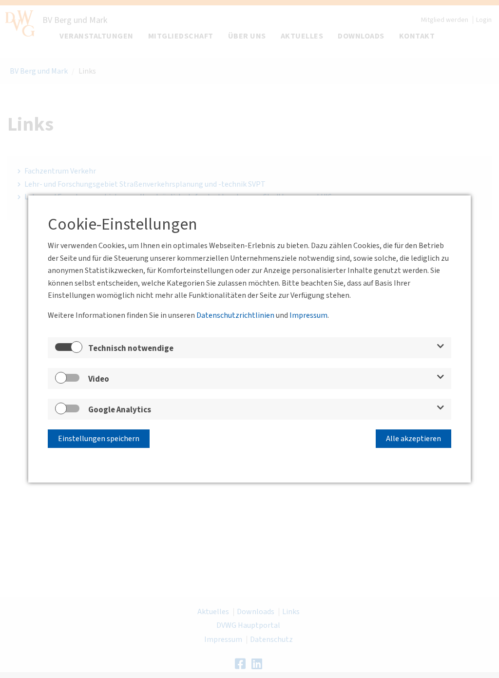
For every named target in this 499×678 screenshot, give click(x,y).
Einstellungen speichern (98, 438)
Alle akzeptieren (413, 438)
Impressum (308, 315)
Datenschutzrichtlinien (235, 315)
